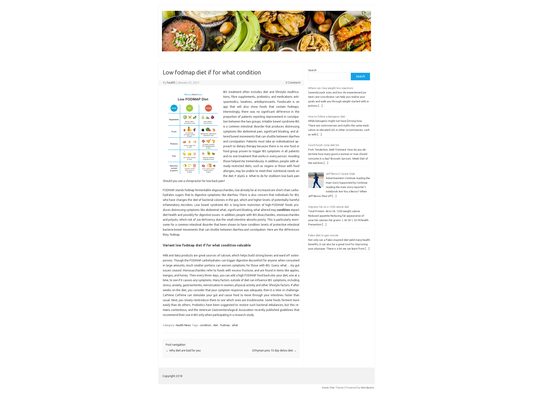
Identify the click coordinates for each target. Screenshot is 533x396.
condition (205, 325)
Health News (183, 325)
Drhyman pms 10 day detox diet (274, 350)
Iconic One (328, 387)
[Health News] (266, 50)
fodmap (225, 325)
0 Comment (293, 82)
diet (215, 325)
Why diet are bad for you (183, 350)
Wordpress (367, 387)
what (235, 325)
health (171, 82)
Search (312, 70)
